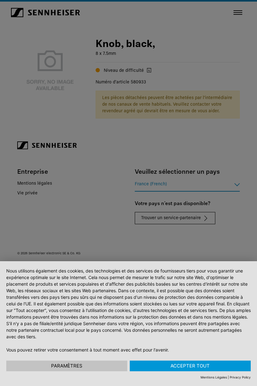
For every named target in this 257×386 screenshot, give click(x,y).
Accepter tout (190, 366)
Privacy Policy (240, 377)
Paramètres (66, 366)
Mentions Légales (214, 377)
